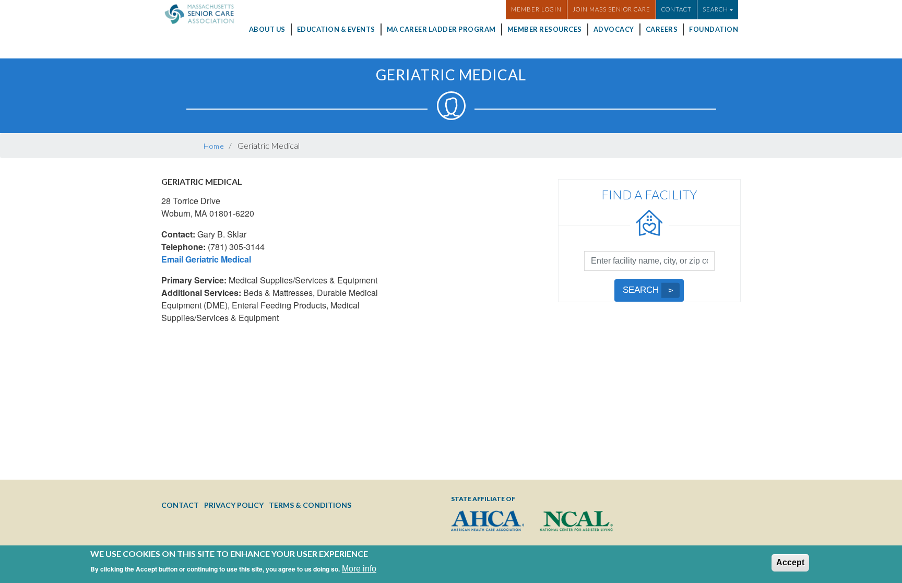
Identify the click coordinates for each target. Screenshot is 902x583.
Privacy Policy (234, 505)
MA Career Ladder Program (441, 29)
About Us (267, 29)
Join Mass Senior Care (611, 9)
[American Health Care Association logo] (487, 520)
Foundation (713, 29)
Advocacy (614, 29)
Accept (790, 562)
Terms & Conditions (310, 505)
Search (641, 290)
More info (359, 568)
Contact (676, 9)
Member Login (536, 9)
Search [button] (715, 9)
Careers (662, 29)
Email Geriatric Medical (206, 259)
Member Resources (544, 29)
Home (214, 145)
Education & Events (336, 29)
